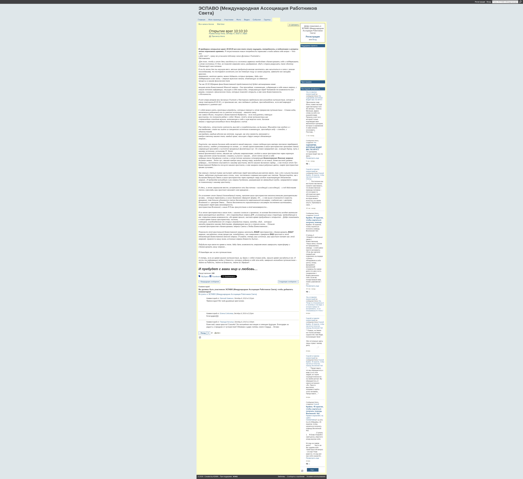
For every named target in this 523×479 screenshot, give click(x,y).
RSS (200, 337)
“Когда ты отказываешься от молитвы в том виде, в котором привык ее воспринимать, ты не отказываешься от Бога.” (315, 306)
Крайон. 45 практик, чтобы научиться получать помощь (315, 177)
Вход (489, 2)
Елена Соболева (226, 313)
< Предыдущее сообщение (209, 281)
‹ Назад (203, 333)
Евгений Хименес (227, 298)
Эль (307, 92)
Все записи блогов (206, 24)
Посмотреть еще (312, 158)
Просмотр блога (218, 36)
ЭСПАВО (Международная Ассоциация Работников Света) (258, 11)
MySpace (205, 277)
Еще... (313, 470)
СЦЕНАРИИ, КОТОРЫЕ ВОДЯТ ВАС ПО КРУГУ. (314, 147)
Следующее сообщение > (288, 281)
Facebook (216, 277)
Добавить (295, 25)
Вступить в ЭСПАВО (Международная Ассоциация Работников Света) (228, 294)
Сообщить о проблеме (296, 477)
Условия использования (316, 477)
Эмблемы (281, 477)
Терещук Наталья (227, 322)
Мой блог (221, 24)
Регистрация (480, 2)
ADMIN (215, 477)
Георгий (308, 169)
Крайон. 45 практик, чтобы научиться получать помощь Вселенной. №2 (315, 326)
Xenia (223, 34)
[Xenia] (203, 37)
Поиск (520, 2)
